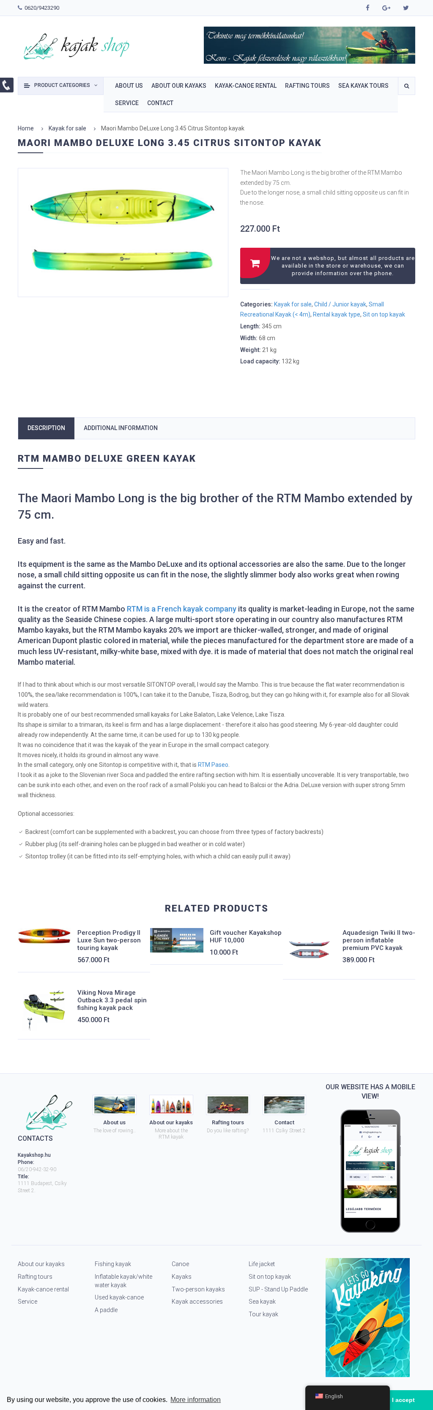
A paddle (106, 1310)
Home (26, 128)
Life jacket (262, 1264)
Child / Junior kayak (340, 304)
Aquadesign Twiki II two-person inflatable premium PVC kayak (379, 940)
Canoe (180, 1264)
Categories (62, 85)
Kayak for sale (67, 128)
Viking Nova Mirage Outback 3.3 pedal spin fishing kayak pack (112, 1000)
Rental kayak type (336, 314)
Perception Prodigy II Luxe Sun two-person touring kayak (109, 940)
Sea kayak (262, 1301)
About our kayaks (41, 1264)
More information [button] (195, 1399)
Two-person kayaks (198, 1289)
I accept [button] (403, 1399)
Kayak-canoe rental (43, 1289)
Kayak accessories (197, 1301)
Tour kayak (263, 1314)
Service (27, 1301)
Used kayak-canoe (119, 1297)
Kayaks (182, 1276)
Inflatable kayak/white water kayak (123, 1280)
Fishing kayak (113, 1264)
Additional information (121, 428)
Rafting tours (35, 1276)
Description (46, 428)
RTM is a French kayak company (181, 608)
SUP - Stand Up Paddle (278, 1289)
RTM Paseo (213, 764)
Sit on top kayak (384, 314)
